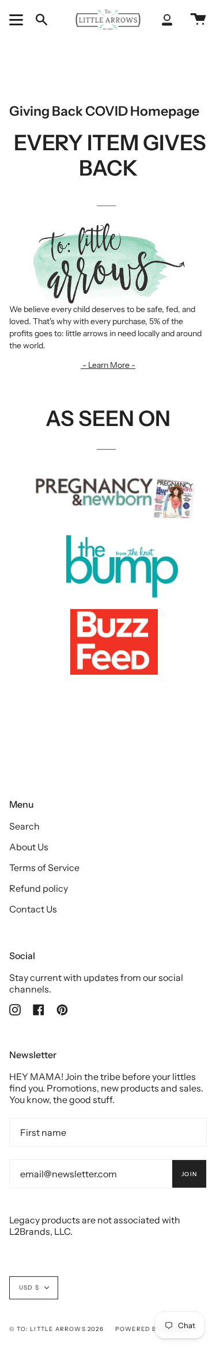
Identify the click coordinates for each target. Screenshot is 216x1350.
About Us (28, 847)
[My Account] (167, 20)
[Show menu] (17, 19)
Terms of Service (44, 867)
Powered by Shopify (154, 1329)
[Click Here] (108, 204)
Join (189, 1174)
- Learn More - (108, 365)
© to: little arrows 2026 (56, 1329)
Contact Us (33, 909)
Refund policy (38, 888)
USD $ (29, 1287)
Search (24, 826)
